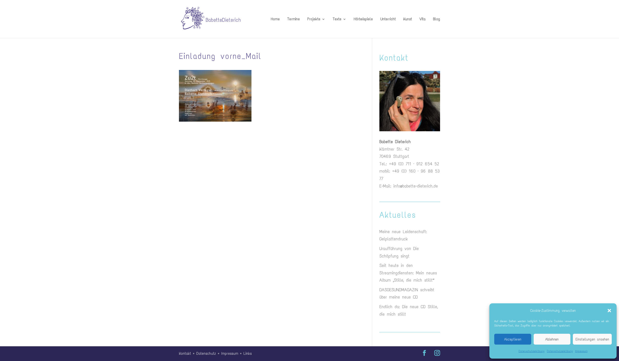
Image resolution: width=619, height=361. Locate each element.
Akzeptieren (512, 339)
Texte (337, 19)
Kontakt (185, 353)
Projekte (313, 19)
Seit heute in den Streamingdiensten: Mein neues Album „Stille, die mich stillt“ (408, 273)
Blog (436, 19)
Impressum (581, 351)
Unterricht (388, 19)
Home (275, 19)
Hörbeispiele (363, 19)
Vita (423, 19)
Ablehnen (552, 339)
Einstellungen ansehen (592, 339)
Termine (293, 19)
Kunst (407, 19)
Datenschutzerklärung (532, 351)
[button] (609, 310)
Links (247, 353)
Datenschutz (206, 353)
